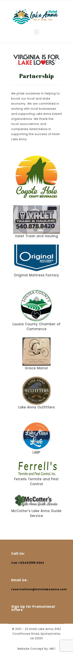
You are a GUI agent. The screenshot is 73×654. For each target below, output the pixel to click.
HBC (53, 649)
